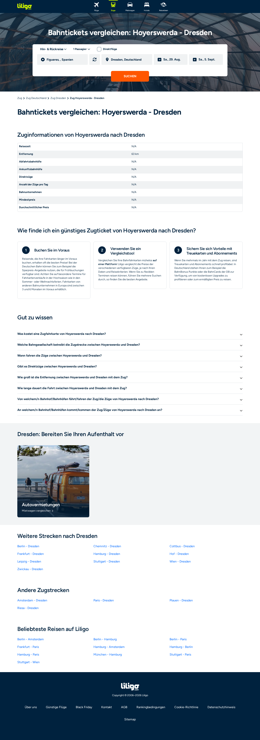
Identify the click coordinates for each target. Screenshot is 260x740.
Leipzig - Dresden (29, 561)
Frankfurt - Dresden (30, 554)
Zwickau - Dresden (30, 569)
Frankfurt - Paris (28, 647)
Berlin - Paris (178, 639)
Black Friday (84, 707)
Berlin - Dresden (28, 546)
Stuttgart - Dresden (106, 561)
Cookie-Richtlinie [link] (186, 707)
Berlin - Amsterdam (30, 639)
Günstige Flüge (56, 707)
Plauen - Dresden (181, 600)
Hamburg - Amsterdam (109, 647)
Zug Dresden (58, 98)
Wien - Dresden (180, 561)
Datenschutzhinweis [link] (221, 707)
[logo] (24, 6)
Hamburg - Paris (28, 654)
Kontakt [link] (106, 707)
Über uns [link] (31, 707)
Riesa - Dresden (28, 608)
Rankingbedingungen (150, 707)
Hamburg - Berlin (181, 647)
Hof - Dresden (179, 554)
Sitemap (130, 719)
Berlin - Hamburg (105, 639)
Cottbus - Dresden (182, 546)
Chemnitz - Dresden (107, 546)
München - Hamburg (107, 654)
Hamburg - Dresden (106, 554)
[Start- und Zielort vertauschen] (94, 59)
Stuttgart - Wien (28, 662)
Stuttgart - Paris (180, 654)
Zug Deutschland (36, 98)
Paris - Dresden (103, 600)
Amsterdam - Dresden (32, 600)
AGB (124, 707)
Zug (19, 98)
